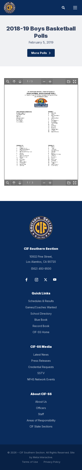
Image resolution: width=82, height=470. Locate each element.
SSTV (41, 373)
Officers (41, 408)
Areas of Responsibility (41, 420)
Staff (41, 414)
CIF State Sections (41, 426)
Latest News (41, 354)
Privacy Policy (52, 461)
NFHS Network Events (41, 379)
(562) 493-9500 (41, 268)
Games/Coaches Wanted (41, 307)
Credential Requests (41, 367)
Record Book (41, 326)
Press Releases (41, 360)
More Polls (39, 53)
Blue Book (41, 319)
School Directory (41, 313)
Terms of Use (30, 461)
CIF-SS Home (41, 332)
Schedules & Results (41, 301)
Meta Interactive (42, 457)
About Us (41, 401)
